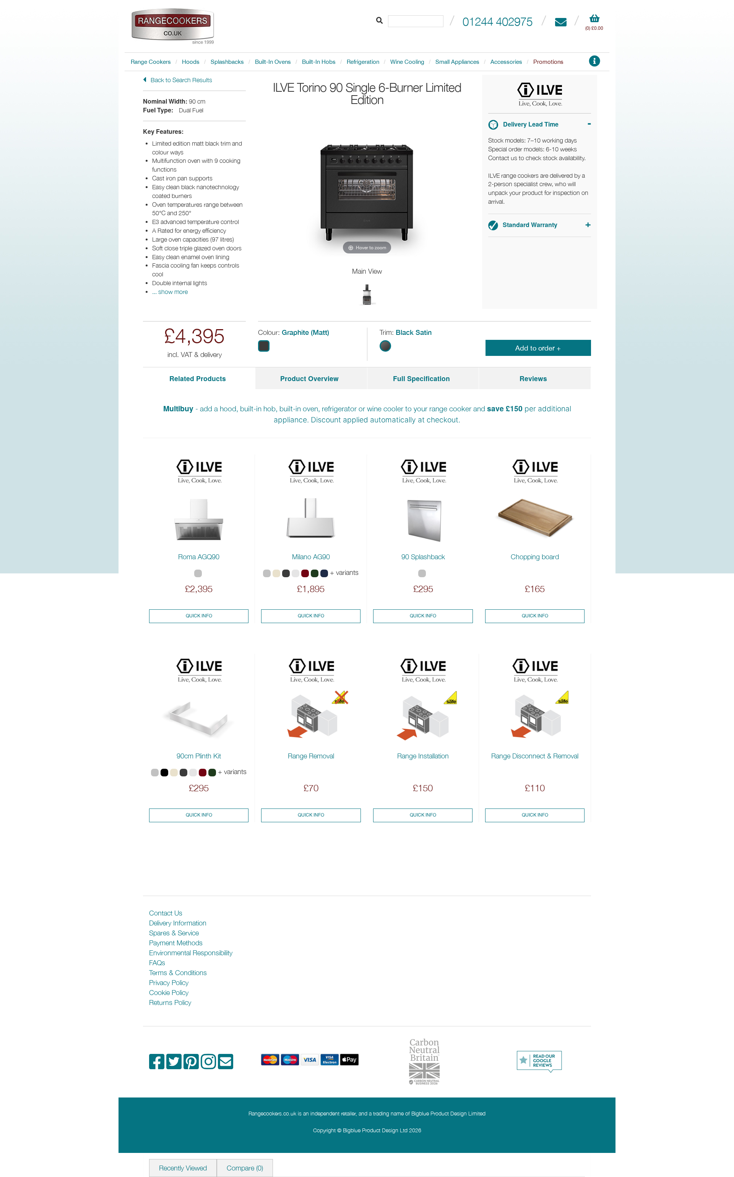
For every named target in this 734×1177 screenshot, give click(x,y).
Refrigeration (363, 61)
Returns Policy (170, 1002)
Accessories (506, 61)
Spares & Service (174, 933)
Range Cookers (151, 61)
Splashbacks (227, 61)
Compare (245, 1168)
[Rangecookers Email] (225, 1066)
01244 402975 (498, 21)
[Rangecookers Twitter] (175, 1066)
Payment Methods (176, 943)
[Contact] (560, 21)
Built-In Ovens (273, 61)
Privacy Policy (168, 983)
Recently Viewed (183, 1168)
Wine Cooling (407, 61)
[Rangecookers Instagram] (209, 1066)
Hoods (191, 61)
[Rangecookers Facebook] (157, 1066)
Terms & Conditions (178, 973)
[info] (594, 63)
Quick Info (199, 616)
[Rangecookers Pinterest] (192, 1066)
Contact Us (165, 913)
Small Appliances (457, 61)
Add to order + (538, 348)
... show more (170, 291)
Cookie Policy (168, 993)
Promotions (548, 61)
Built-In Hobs (319, 61)
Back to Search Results (180, 79)
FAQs (157, 963)
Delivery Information (177, 923)
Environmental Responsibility (190, 953)
